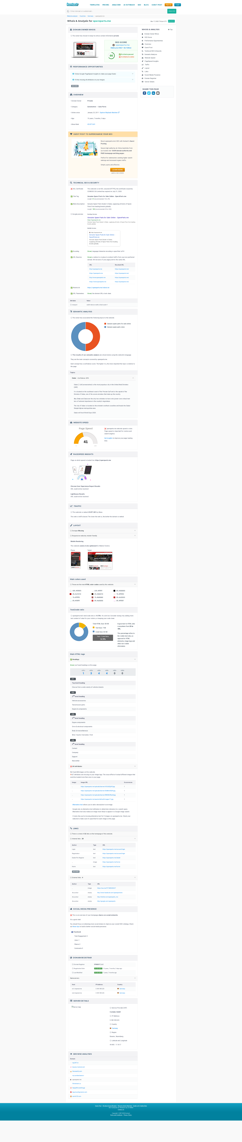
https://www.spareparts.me (97, 281)
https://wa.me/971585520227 (106, 888)
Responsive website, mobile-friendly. (83, 536)
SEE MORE (75, 86)
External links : (76, 877)
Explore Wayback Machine (109, 112)
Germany (122, 988)
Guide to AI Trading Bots (140, 1106)
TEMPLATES (95, 5)
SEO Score (148, 37)
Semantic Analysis (151, 54)
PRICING (105, 5)
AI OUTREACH (129, 5)
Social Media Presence (152, 75)
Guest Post (148, 47)
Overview (148, 44)
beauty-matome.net (78, 1067)
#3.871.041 (91, 124)
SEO (139, 5)
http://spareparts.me (95, 269)
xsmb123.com (76, 1096)
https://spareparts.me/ (122, 269)
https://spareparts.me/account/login (114, 849)
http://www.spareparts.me (97, 277)
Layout (147, 68)
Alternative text (78, 805)
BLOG (146, 5)
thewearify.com (77, 1071)
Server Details (149, 82)
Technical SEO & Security (153, 51)
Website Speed (150, 58)
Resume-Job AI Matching (125, 1106)
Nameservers (74, 978)
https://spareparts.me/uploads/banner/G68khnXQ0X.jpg (98, 790)
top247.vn (75, 1063)
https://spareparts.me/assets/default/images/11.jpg (97, 799)
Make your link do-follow (121, 48)
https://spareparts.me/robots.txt (98, 288)
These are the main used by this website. (92, 584)
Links (146, 71)
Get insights (108, 438)
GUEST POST (157, 5)
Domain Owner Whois (151, 34)
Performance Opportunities (154, 41)
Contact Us (121, 1109)
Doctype (77, 531)
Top (171, 29)
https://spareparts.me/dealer (111, 858)
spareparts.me (123, 45)
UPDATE (171, 21)
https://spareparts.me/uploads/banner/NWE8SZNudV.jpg (98, 795)
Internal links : (76, 839)
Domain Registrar (150, 78)
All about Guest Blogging (110, 1106)
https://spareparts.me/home (111, 862)
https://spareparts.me (96, 273)
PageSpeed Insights (152, 61)
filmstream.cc (76, 1083)
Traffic (147, 65)
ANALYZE (172, 11)
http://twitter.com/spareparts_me (107, 897)
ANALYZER (116, 5)
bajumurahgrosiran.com (79, 1092)
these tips (76, 926)
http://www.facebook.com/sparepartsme (109, 892)
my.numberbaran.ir (78, 1075)
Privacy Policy (128, 1115)
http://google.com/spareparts (106, 901)
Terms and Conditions (116, 1115)
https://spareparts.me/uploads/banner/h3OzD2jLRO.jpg (98, 786)
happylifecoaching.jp (78, 1088)
